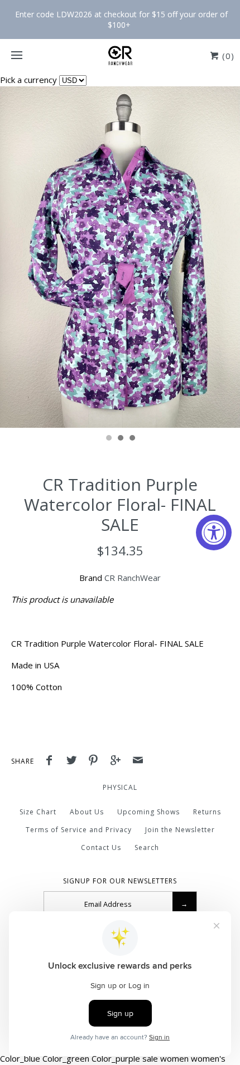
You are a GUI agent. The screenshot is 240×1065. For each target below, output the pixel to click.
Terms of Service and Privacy (79, 829)
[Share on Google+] (118, 761)
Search (147, 847)
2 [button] (120, 438)
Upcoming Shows (148, 812)
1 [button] (108, 438)
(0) (226, 55)
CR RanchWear (132, 577)
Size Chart (38, 812)
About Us (87, 812)
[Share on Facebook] (52, 761)
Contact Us (101, 847)
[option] (120, 257)
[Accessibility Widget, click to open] (214, 532)
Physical (120, 787)
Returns (207, 812)
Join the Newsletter (180, 829)
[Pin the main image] (96, 761)
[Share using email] (138, 761)
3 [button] (131, 438)
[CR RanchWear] (120, 56)
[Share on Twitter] (74, 761)
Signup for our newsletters (120, 881)
